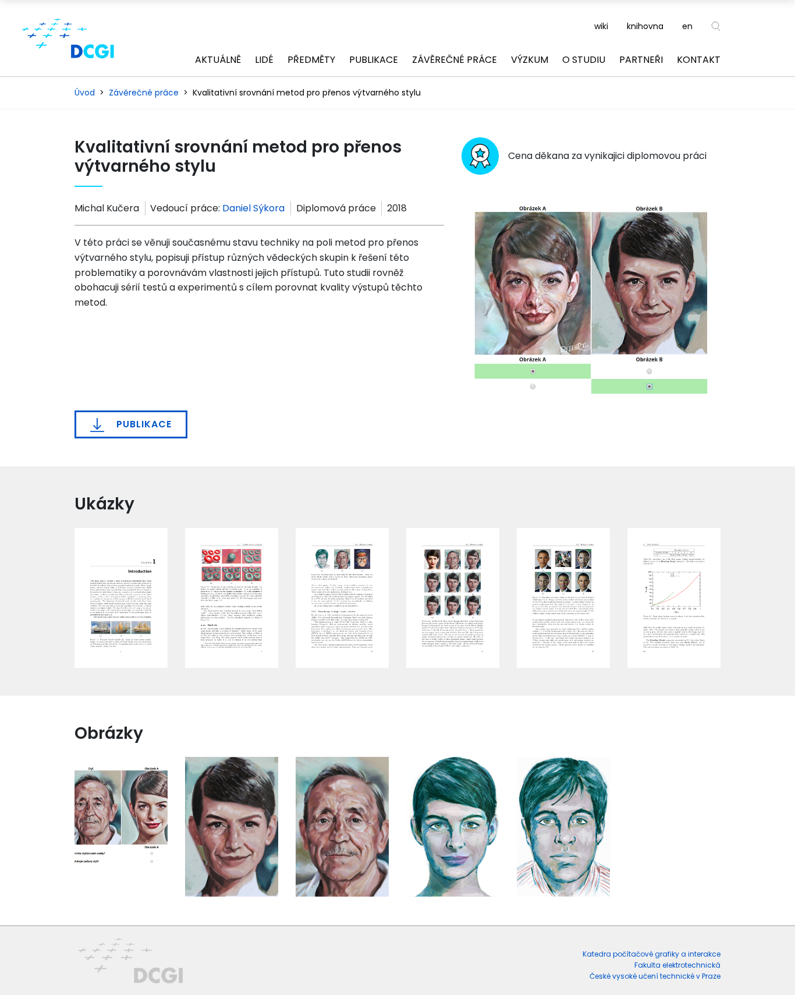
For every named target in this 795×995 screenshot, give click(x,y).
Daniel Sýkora (253, 208)
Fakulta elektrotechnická (677, 965)
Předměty (311, 59)
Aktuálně (218, 59)
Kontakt (699, 59)
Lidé (264, 59)
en (687, 26)
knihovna (645, 26)
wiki (601, 26)
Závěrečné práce (454, 59)
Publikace (373, 59)
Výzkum (529, 59)
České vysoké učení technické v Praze (655, 976)
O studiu (583, 59)
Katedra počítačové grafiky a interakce (652, 954)
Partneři (641, 59)
